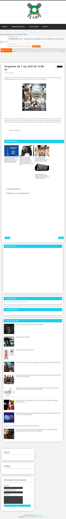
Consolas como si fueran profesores (25, 349)
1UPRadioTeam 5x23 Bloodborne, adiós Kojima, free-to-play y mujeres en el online (41, 159)
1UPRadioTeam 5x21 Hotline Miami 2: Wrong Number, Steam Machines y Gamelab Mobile (42, 176)
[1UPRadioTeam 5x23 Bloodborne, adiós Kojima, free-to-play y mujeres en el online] (42, 156)
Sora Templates (29, 517)
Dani (26, 301)
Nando (22, 301)
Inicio (5, 26)
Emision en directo (19, 26)
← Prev (8, 238)
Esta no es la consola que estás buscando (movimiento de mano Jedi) (21, 425)
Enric (18, 301)
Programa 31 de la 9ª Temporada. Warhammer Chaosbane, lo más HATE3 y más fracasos (38, 362)
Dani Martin (13, 301)
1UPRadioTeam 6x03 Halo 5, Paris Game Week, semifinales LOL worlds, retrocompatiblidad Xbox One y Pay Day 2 (11, 160)
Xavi (5, 301)
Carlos (11, 72)
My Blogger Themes (42, 517)
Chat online (34, 26)
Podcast (45, 26)
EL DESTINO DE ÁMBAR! (23, 337)
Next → (61, 238)
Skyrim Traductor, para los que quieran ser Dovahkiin (29, 324)
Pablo (8, 301)
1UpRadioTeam (38, 515)
